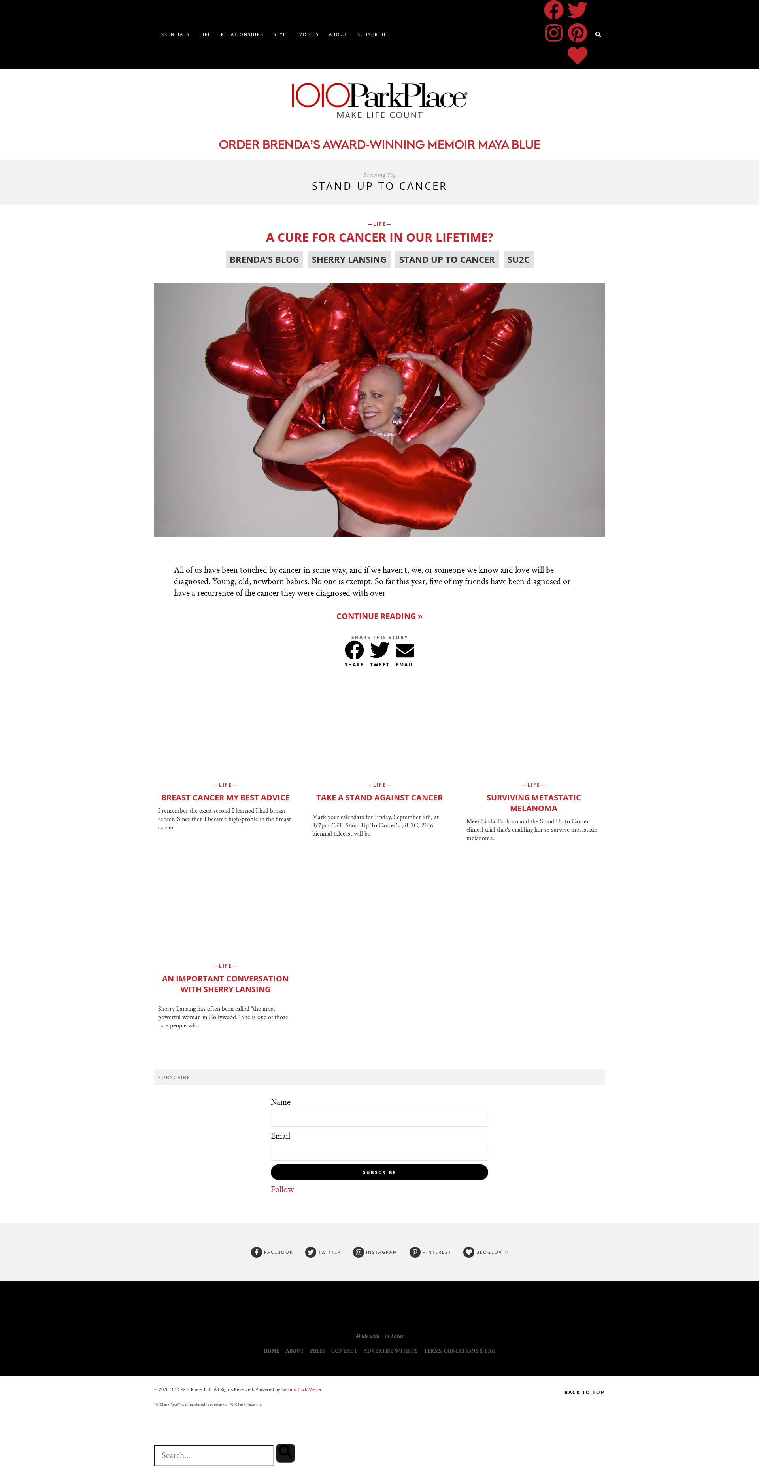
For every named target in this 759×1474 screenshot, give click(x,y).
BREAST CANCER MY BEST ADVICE (225, 797)
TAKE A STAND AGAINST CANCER (379, 797)
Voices (309, 34)
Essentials (174, 34)
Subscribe (372, 34)
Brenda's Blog (264, 259)
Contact (344, 1351)
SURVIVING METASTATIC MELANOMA (534, 802)
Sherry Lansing (349, 259)
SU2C (519, 259)
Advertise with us (390, 1351)
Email (280, 1136)
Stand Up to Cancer (447, 259)
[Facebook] (554, 10)
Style (281, 34)
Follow (282, 1189)
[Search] (285, 1453)
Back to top (585, 1392)
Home (271, 1351)
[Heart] (577, 56)
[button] (354, 648)
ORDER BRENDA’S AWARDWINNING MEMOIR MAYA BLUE (379, 145)
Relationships (242, 34)
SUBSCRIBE (379, 1172)
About (338, 34)
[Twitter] (577, 10)
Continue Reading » (379, 616)
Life (205, 34)
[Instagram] (554, 33)
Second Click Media (300, 1389)
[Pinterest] (577, 33)
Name (281, 1102)
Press (317, 1351)
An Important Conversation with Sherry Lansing (225, 984)
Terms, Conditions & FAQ (460, 1351)
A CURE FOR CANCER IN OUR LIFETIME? (379, 237)
